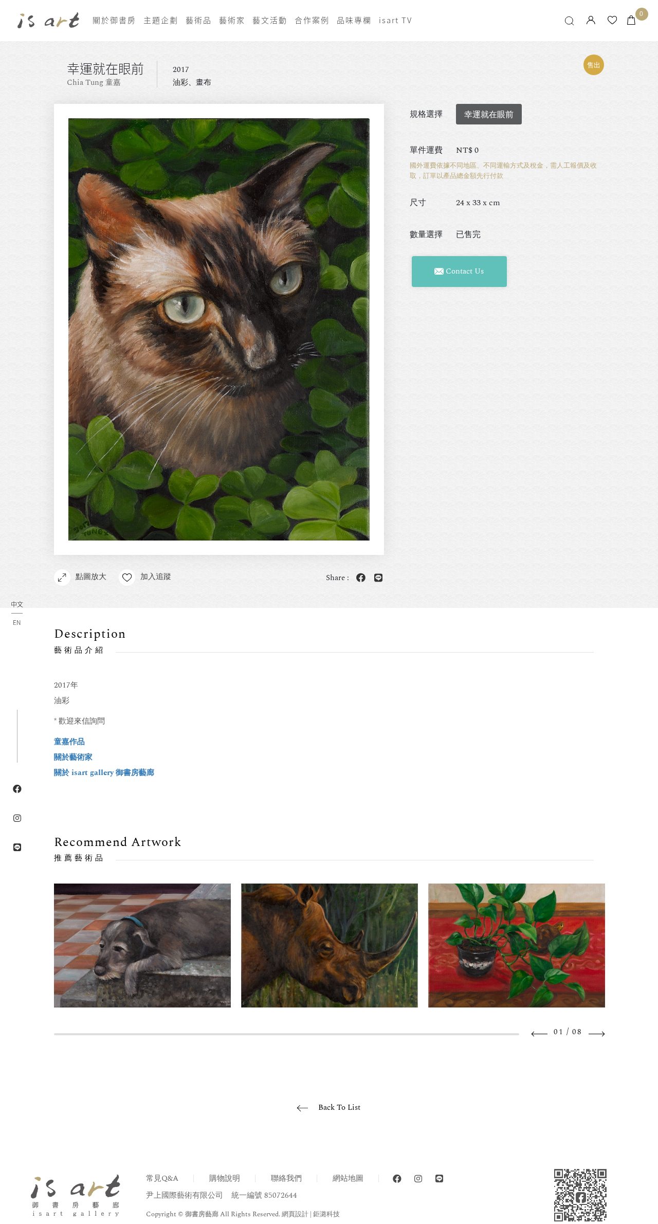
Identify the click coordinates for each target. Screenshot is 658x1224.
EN (17, 622)
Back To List (339, 1107)
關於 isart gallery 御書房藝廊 (104, 773)
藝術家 (232, 20)
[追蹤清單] (612, 21)
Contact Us (464, 271)
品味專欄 (354, 20)
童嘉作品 (69, 742)
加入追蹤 (155, 577)
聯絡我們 (286, 1178)
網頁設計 (295, 1214)
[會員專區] (591, 21)
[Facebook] (397, 1179)
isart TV (395, 20)
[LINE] (439, 1179)
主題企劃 (160, 20)
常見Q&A (162, 1178)
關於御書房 (114, 20)
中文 (17, 605)
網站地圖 (348, 1178)
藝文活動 (269, 20)
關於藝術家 (73, 757)
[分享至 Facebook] (359, 578)
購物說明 (224, 1178)
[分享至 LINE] (376, 578)
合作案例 (312, 20)
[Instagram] (418, 1179)
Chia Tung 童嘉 (94, 82)
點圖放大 (91, 577)
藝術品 (199, 20)
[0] (631, 20)
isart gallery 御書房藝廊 (48, 20)
